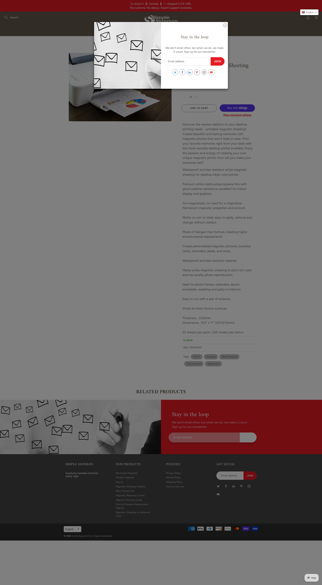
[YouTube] (211, 72)
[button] (309, 12)
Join (217, 61)
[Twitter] (175, 72)
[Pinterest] (197, 72)
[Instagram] (204, 72)
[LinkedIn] (190, 72)
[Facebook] (182, 72)
